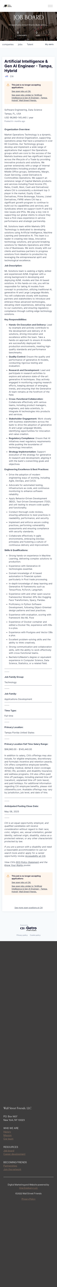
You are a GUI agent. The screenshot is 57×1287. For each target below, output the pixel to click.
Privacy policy (22, 935)
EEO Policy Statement (27, 862)
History (7, 1131)
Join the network (12, 1169)
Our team (8, 1138)
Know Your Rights (13, 865)
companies (8, 44)
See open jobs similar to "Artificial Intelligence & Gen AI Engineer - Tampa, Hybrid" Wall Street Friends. (30, 98)
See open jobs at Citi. (21, 91)
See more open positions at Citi (29, 907)
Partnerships (10, 1165)
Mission (7, 1135)
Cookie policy (35, 935)
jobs (20, 44)
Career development (14, 1154)
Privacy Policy (29, 1199)
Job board (8, 1150)
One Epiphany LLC (28, 1188)
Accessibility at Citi (35, 856)
